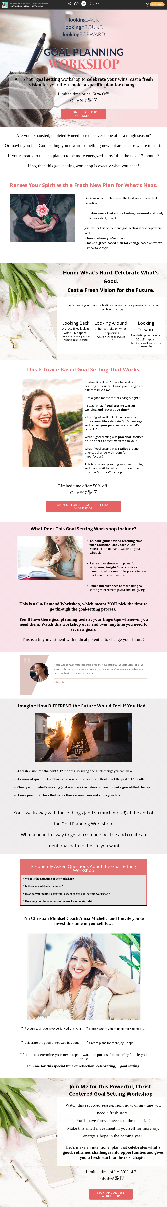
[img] (147, 4)
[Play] (84, 3)
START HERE (157, 4)
